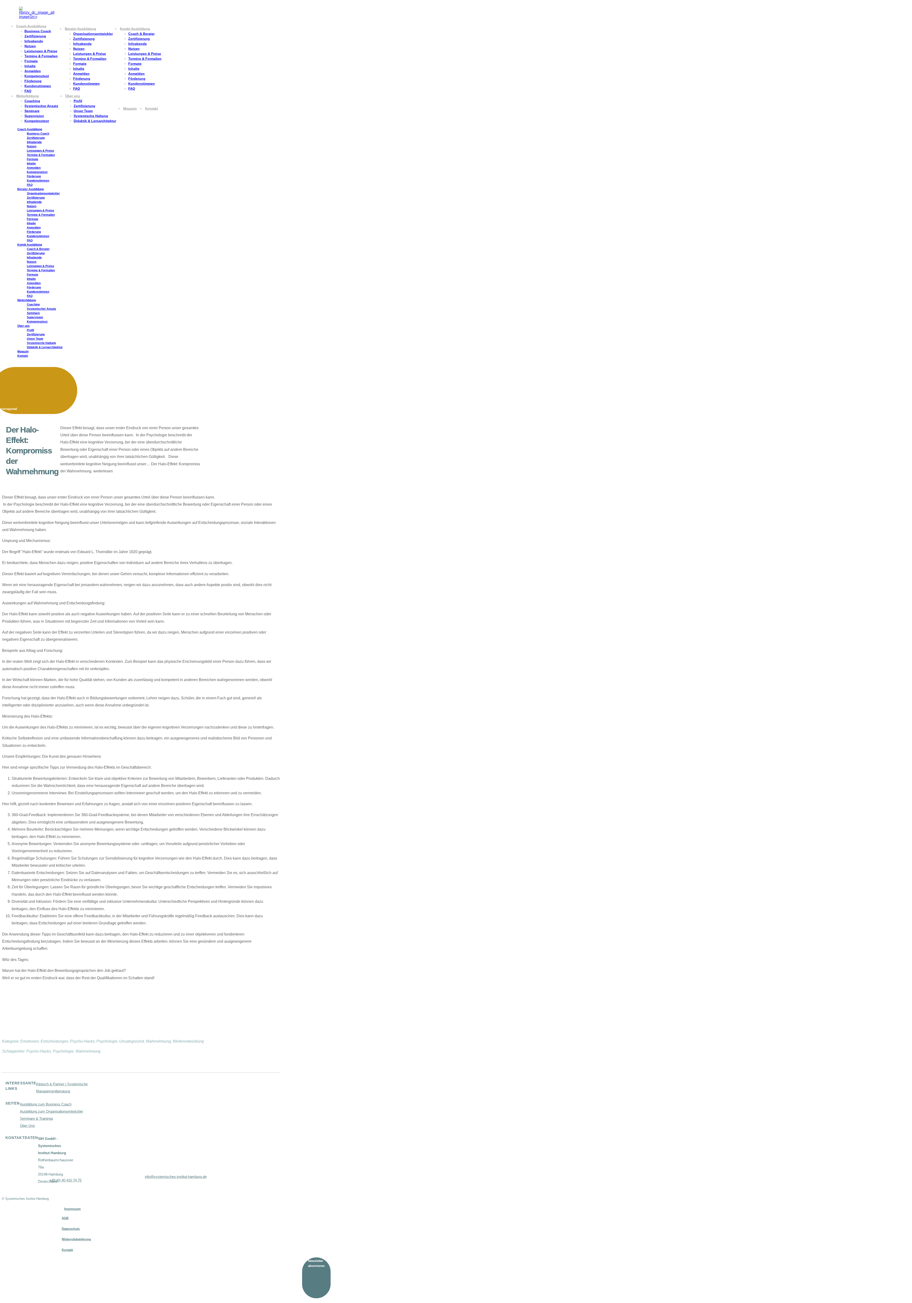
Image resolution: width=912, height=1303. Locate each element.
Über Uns (27, 1126)
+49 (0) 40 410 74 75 (65, 1180)
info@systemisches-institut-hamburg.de (176, 1177)
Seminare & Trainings (36, 1118)
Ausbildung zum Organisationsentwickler (51, 1111)
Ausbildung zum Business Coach (45, 1104)
